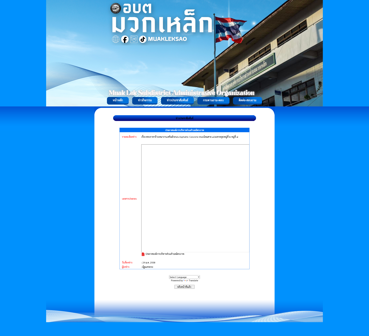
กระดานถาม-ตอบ (213, 100)
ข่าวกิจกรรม (145, 100)
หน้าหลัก (118, 100)
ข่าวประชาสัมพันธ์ (177, 100)
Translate (193, 280)
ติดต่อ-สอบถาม (247, 100)
